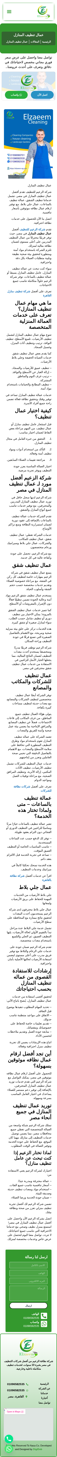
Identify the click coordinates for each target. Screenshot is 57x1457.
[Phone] (9, 1439)
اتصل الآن (42, 94)
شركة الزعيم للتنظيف (32, 229)
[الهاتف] (44, 1315)
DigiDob (37, 1449)
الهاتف (35, 1314)
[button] (9, 11)
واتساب (15, 94)
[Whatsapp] (9, 1449)
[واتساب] (44, 1324)
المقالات (35, 41)
